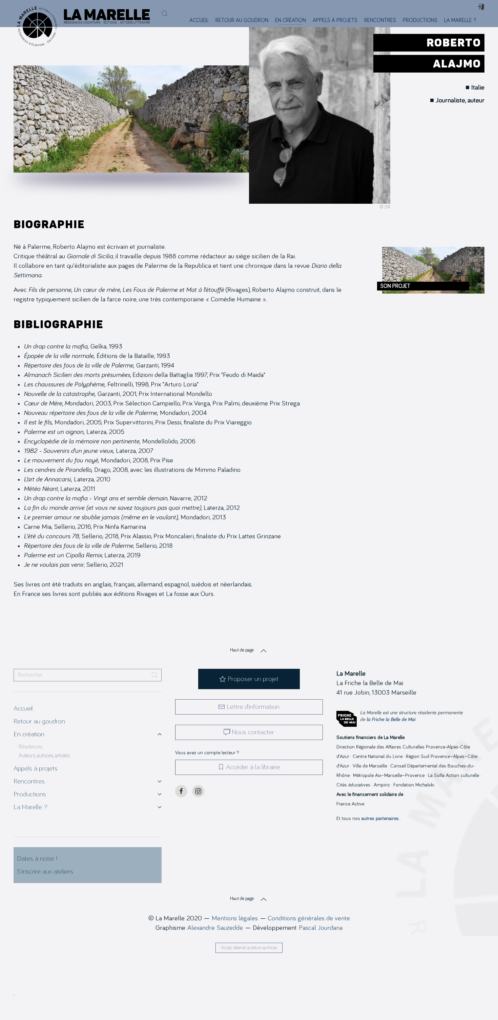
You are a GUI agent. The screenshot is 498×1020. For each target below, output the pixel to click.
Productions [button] (420, 20)
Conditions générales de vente (309, 918)
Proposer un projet (253, 679)
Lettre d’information (253, 706)
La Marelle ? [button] (460, 20)
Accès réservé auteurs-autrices (249, 947)
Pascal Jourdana (321, 927)
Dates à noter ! (37, 858)
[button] (164, 13)
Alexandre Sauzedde (215, 927)
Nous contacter (253, 732)
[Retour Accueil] (35, 13)
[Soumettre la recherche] (154, 675)
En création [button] (290, 20)
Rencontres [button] (380, 20)
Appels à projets (335, 20)
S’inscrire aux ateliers (45, 871)
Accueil (199, 20)
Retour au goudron (241, 20)
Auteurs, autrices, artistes (44, 755)
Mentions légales (235, 918)
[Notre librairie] (483, 20)
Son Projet (395, 286)
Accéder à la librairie (253, 767)
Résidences (30, 746)
